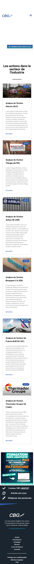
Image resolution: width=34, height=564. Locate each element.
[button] (31, 15)
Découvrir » (9, 134)
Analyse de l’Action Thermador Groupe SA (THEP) (16, 404)
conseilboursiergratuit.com (17, 528)
